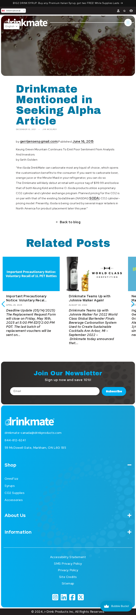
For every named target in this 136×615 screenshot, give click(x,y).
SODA (94, 198)
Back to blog (70, 222)
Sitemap (68, 583)
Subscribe (114, 391)
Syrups (10, 486)
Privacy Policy (68, 570)
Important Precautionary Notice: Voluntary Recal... (26, 298)
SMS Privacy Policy (68, 564)
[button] (13, 11)
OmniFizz (11, 479)
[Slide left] (3, 304)
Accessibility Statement (68, 557)
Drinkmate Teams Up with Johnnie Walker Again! (89, 298)
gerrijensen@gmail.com (38, 141)
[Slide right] (133, 304)
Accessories (14, 500)
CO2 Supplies (14, 493)
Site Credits (68, 577)
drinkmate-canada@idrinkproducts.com (33, 433)
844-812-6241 (15, 440)
